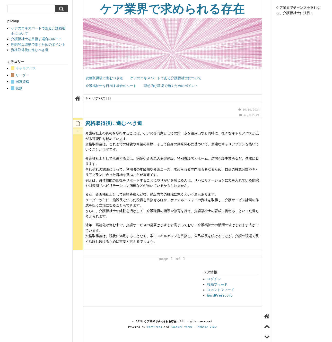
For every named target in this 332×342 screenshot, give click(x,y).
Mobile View (207, 327)
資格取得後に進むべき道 (104, 78)
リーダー (22, 75)
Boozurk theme (182, 327)
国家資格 (22, 82)
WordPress (154, 327)
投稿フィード (217, 284)
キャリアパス (252, 115)
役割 (19, 88)
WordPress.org (219, 295)
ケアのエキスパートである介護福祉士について (165, 78)
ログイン (214, 279)
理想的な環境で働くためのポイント (171, 86)
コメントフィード (220, 290)
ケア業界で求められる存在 (172, 9)
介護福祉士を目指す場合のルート (111, 86)
